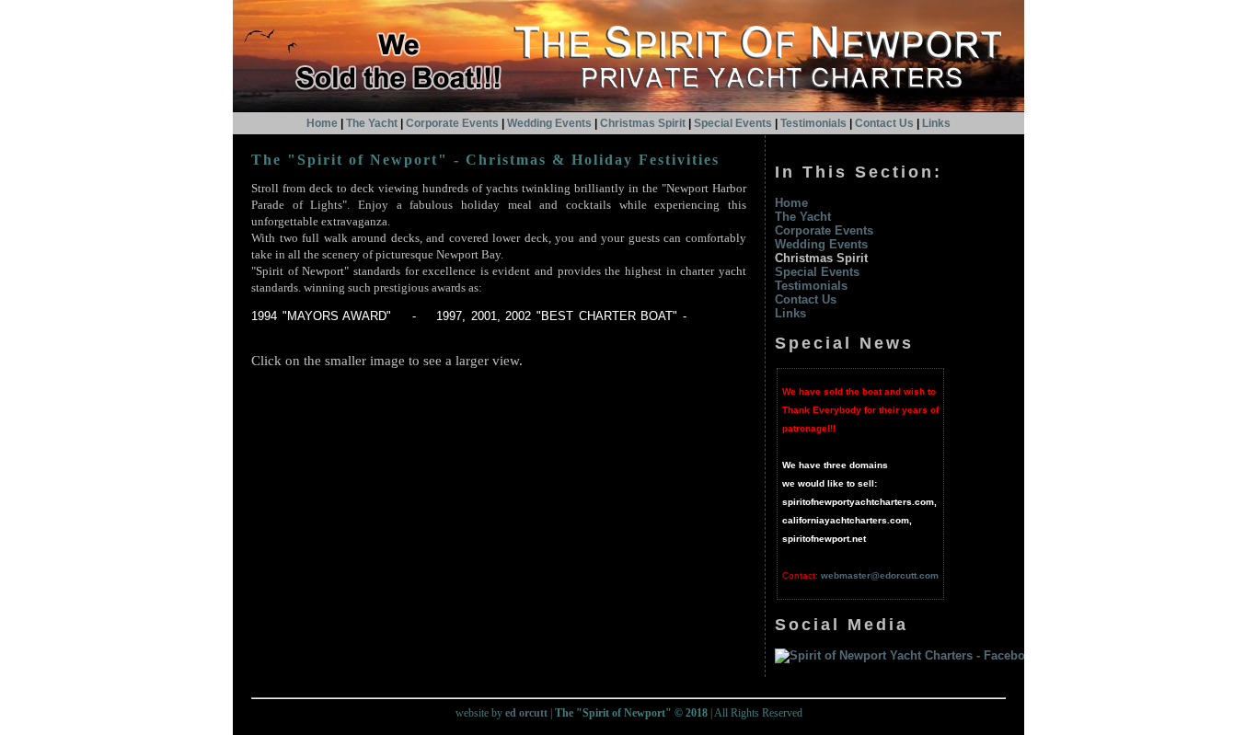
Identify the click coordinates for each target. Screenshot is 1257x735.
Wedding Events (549, 123)
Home (322, 123)
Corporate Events (452, 123)
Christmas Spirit (643, 123)
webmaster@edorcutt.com (880, 575)
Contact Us (805, 299)
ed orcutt (526, 712)
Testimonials (813, 123)
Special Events (733, 123)
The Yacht (372, 123)
